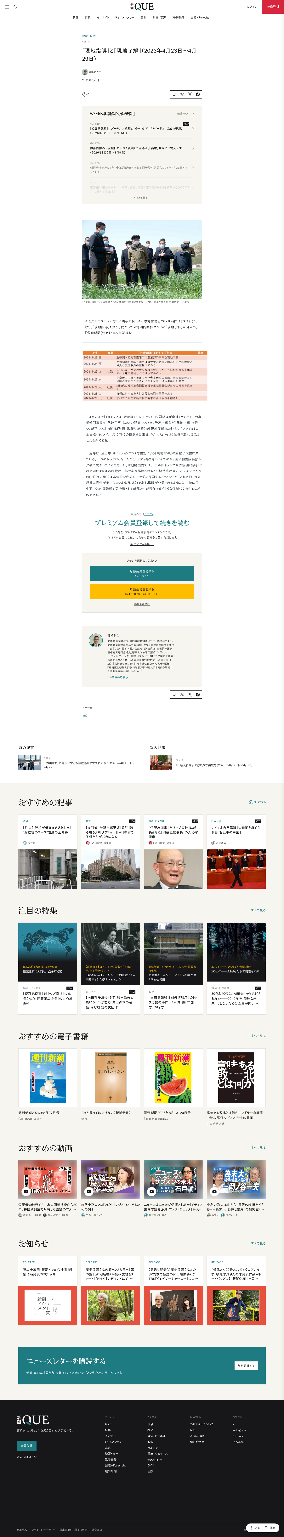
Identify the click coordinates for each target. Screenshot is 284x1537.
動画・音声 (159, 17)
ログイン (149, 514)
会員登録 (273, 6)
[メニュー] (7, 7)
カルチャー (154, 1447)
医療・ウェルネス (157, 1453)
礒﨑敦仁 (95, 72)
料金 (193, 1430)
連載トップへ (184, 113)
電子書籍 (178, 17)
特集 (88, 17)
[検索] (15, 7)
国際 (150, 1471)
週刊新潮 (111, 1471)
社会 (150, 1430)
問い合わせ (197, 1441)
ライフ (151, 1465)
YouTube (238, 1436)
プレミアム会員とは (143, 544)
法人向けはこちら (28, 1456)
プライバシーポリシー (43, 1530)
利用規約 (22, 1530)
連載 (143, 17)
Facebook (238, 1441)
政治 (85, 715)
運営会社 (97, 1530)
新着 (76, 17)
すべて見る (260, 802)
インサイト (103, 17)
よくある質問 (197, 1436)
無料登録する (246, 1365)
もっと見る (142, 197)
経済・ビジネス (156, 1436)
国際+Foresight (200, 17)
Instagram (239, 1430)
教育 (150, 1441)
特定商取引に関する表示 (73, 1530)
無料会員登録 (142, 604)
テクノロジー (154, 1459)
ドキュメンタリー (124, 17)
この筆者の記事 (116, 677)
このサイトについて (202, 1424)
